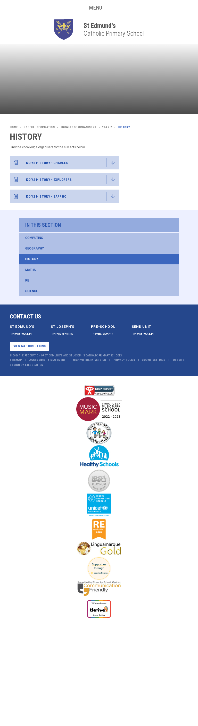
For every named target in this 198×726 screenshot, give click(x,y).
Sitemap (16, 360)
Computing (34, 238)
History (31, 259)
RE (27, 280)
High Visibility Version (89, 360)
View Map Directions (29, 346)
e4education (34, 365)
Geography (34, 248)
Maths (30, 270)
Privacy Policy (124, 360)
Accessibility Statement (47, 360)
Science (31, 291)
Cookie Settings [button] (153, 360)
